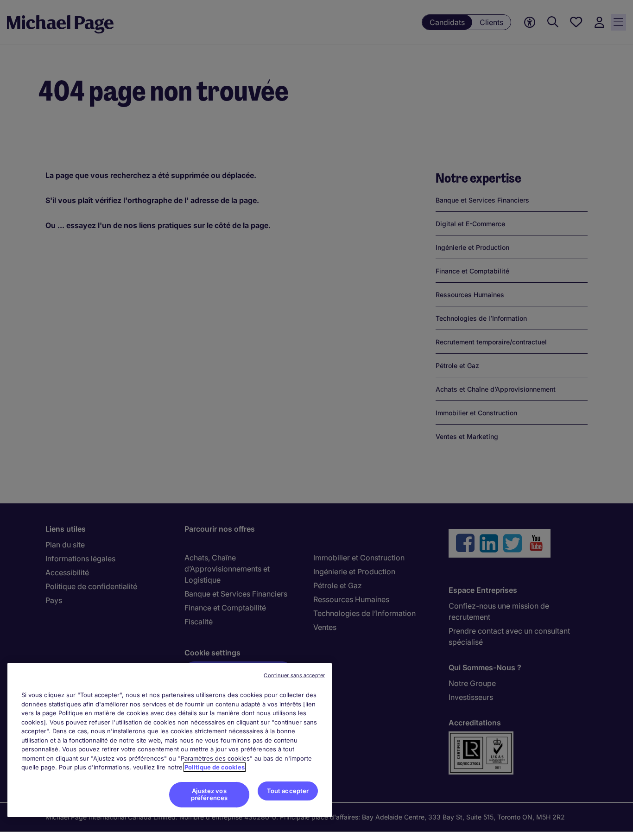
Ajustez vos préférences (209, 794)
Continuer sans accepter (294, 675)
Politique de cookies (214, 767)
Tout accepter (288, 790)
